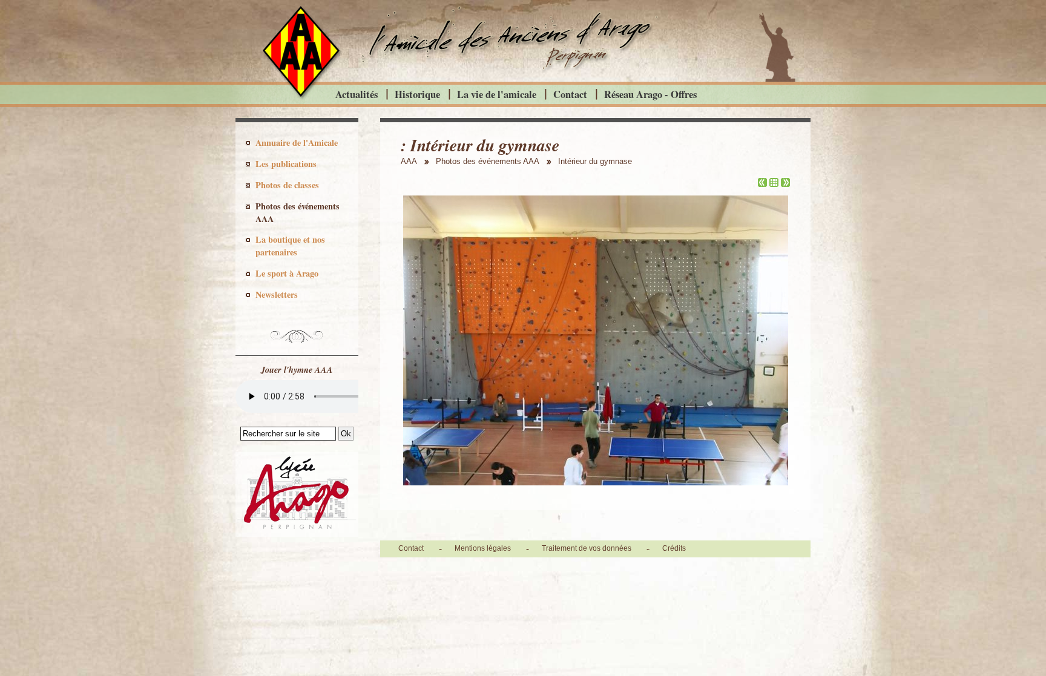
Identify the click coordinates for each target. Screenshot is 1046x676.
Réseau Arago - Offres (650, 94)
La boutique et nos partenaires (290, 245)
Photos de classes (287, 185)
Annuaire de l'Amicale (296, 142)
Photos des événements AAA (297, 212)
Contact (570, 94)
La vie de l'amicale (496, 94)
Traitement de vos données (586, 548)
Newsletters (276, 294)
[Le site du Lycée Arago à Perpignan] (296, 534)
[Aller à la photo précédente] (762, 184)
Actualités (356, 94)
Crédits (674, 548)
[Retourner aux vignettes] (773, 184)
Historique (417, 94)
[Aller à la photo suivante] (785, 184)
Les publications (286, 163)
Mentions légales (483, 548)
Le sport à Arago (286, 273)
